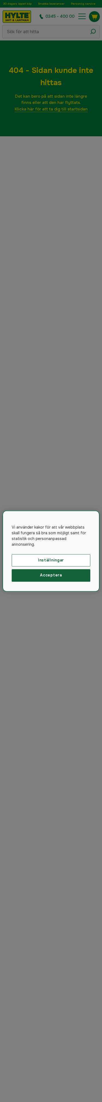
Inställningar (51, 560)
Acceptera (51, 575)
